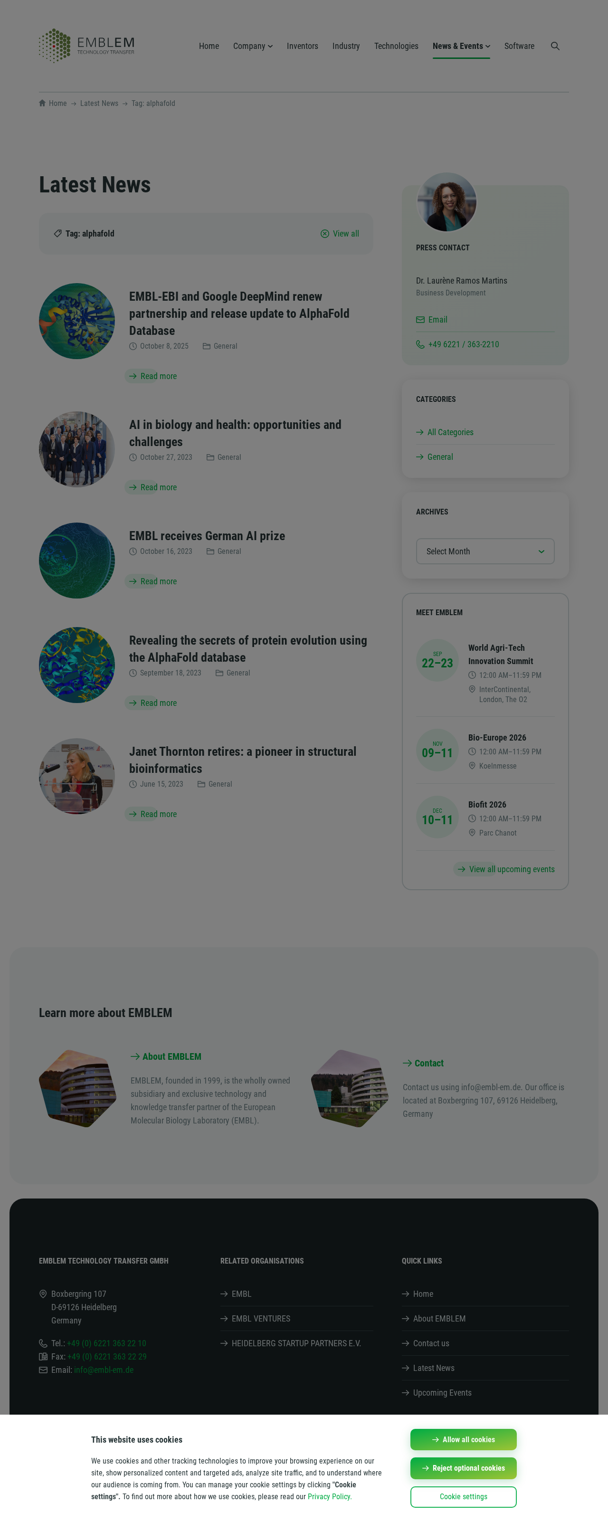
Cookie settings (463, 1496)
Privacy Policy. (330, 1496)
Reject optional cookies (469, 1468)
